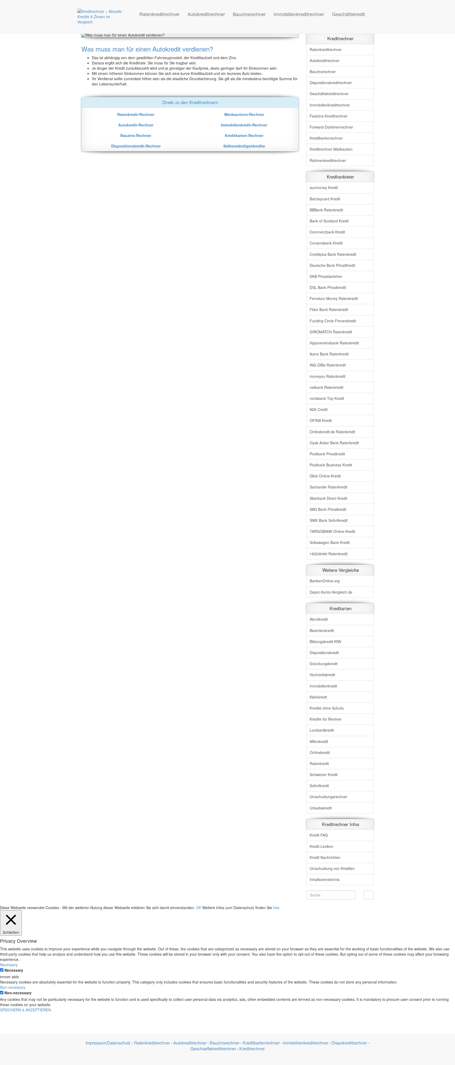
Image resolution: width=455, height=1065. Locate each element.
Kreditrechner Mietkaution (331, 149)
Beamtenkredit (322, 630)
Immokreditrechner (330, 105)
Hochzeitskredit (322, 674)
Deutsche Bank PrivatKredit (332, 265)
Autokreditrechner (206, 14)
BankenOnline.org (325, 580)
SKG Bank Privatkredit (328, 509)
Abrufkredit (319, 619)
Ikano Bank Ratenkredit (329, 353)
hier (276, 907)
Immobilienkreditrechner (299, 14)
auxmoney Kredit (324, 187)
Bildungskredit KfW (325, 641)
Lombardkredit (322, 730)
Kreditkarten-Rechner (244, 135)
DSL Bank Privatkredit (328, 287)
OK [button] (198, 907)
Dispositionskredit (324, 652)
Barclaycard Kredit (325, 198)
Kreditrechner (252, 1049)
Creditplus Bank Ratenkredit (333, 254)
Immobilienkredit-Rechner (244, 125)
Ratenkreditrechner (159, 14)
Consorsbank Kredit (326, 243)
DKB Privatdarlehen (326, 276)
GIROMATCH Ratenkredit (331, 331)
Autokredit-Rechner (136, 125)
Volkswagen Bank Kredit (330, 542)
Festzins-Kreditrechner (329, 116)
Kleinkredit (318, 697)
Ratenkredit (319, 763)
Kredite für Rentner (326, 719)
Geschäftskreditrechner (329, 93)
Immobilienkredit (323, 686)
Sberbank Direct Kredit (328, 498)
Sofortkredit (319, 785)
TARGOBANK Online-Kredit (332, 531)
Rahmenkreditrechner (328, 160)
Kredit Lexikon (321, 846)
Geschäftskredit (348, 14)
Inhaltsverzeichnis (324, 879)
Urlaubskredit (321, 808)
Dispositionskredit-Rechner (136, 146)
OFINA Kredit (321, 420)
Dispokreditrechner (331, 82)
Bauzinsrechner (249, 14)
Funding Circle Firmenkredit (333, 320)
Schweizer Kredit (324, 774)
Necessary (13, 970)
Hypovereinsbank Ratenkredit (334, 342)
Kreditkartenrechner (326, 138)
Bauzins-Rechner (135, 135)
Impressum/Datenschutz (108, 1043)
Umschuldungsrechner (328, 796)
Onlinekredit (320, 752)
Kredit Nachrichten (325, 857)
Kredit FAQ (319, 835)
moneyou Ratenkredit (327, 376)
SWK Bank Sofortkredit (329, 520)
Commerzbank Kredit (327, 232)
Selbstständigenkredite (244, 146)
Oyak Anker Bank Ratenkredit (334, 442)
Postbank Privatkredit (327, 453)
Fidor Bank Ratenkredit (329, 309)
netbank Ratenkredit (326, 387)
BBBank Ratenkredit (326, 209)
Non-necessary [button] (12, 987)
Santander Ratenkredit (328, 487)
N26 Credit (319, 409)
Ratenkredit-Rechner (135, 114)
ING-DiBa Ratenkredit (328, 365)
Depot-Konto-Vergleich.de (331, 592)
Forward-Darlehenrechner (331, 127)
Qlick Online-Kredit (325, 475)
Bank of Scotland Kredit (329, 220)
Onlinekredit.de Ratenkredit (332, 431)
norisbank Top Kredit (327, 398)
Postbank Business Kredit (331, 464)
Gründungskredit (324, 663)
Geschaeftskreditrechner (213, 1049)
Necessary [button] (9, 964)
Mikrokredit (319, 741)
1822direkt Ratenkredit (329, 553)
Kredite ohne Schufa (327, 708)
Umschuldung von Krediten (332, 868)
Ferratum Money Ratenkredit (334, 298)
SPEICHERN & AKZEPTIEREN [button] (25, 1009)
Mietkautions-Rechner (244, 114)
